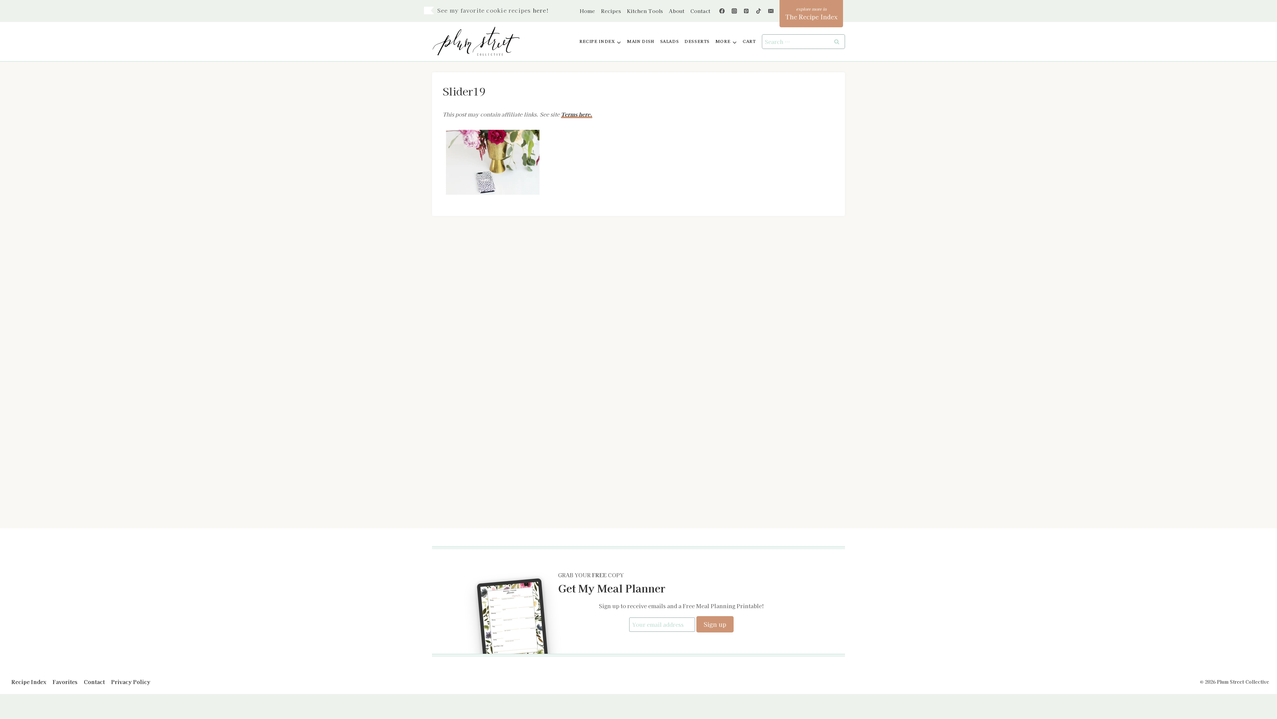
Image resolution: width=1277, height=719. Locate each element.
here (539, 10)
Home (587, 10)
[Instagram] (734, 11)
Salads (669, 41)
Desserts (697, 41)
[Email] (771, 11)
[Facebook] (722, 11)
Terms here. (576, 114)
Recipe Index (28, 682)
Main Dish (640, 41)
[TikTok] (758, 11)
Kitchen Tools (645, 10)
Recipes (611, 10)
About (676, 10)
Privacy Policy (130, 682)
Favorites (65, 682)
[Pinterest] (746, 11)
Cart (749, 41)
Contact (700, 10)
